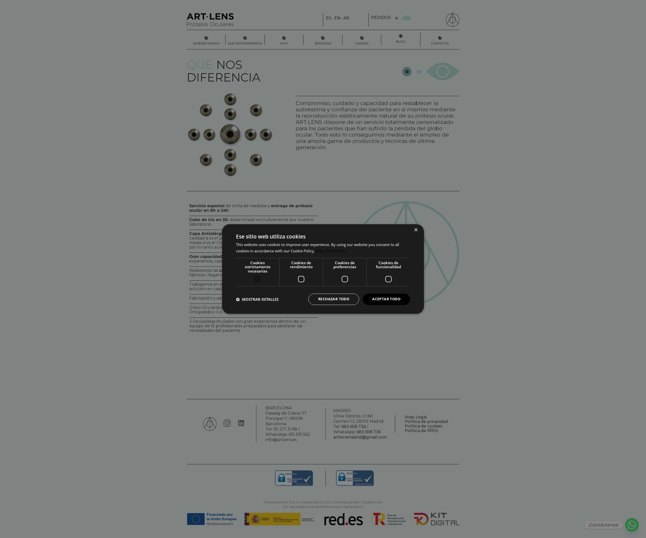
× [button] (416, 230)
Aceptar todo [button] (386, 299)
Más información (330, 251)
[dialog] (323, 269)
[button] (257, 299)
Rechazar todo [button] (333, 299)
